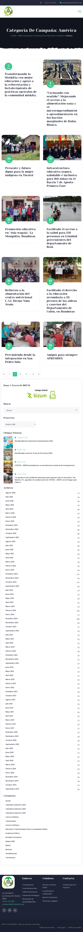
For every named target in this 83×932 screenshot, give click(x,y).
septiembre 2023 (12, 631)
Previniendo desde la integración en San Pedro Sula (20, 358)
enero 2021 (10, 728)
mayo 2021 (10, 712)
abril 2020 (9, 760)
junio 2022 (9, 667)
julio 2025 (9, 545)
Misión (8, 845)
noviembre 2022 (12, 659)
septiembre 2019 (12, 789)
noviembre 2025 (12, 529)
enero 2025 (10, 570)
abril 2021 (9, 716)
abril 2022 (9, 675)
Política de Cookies (74, 927)
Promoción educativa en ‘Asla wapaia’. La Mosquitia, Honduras (20, 232)
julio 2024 (9, 590)
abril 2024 (9, 602)
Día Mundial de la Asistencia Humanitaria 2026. (34, 441)
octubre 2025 (11, 533)
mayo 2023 (10, 639)
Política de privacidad (46, 927)
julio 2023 (9, 635)
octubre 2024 (11, 582)
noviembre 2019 (12, 781)
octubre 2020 (11, 740)
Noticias (9, 849)
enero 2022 (10, 687)
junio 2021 (9, 708)
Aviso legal (61, 927)
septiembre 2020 (12, 744)
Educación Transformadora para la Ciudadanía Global (26, 829)
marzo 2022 (10, 679)
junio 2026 (9, 501)
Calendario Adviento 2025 (16, 813)
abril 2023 (9, 643)
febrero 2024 (11, 610)
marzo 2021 (10, 720)
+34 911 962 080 (8, 901)
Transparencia (27, 885)
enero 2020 (10, 773)
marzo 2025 (10, 562)
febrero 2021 (11, 724)
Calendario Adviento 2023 (16, 805)
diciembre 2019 (12, 777)
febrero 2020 (11, 768)
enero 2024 (10, 614)
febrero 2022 (11, 683)
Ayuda (8, 801)
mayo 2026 (10, 505)
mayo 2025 (10, 553)
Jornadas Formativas (13, 837)
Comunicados (11, 821)
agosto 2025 (10, 541)
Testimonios (10, 857)
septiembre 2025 (12, 537)
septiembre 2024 (12, 586)
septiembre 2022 (12, 663)
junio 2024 (9, 594)
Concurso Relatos (12, 825)
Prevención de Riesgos (30, 895)
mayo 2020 (10, 756)
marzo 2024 (10, 606)
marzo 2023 (10, 647)
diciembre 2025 (12, 525)
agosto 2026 (10, 493)
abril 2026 (9, 509)
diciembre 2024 (12, 574)
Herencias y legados (50, 901)
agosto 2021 (10, 700)
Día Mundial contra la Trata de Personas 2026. (34, 453)
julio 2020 (9, 748)
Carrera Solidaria (12, 817)
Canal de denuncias (29, 888)
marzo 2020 (10, 764)
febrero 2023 (11, 651)
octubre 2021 (11, 695)
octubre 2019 (11, 785)
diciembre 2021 (12, 691)
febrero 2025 (11, 566)
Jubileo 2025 (10, 841)
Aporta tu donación (50, 897)
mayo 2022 (10, 671)
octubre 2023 (11, 626)
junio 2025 (9, 549)
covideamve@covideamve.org (71, 3)
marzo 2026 (10, 513)
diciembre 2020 (12, 732)
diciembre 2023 (12, 618)
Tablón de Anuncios (29, 892)
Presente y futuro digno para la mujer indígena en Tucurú (19, 171)
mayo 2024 (10, 598)
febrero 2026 (11, 517)
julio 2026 (9, 497)
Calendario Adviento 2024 (16, 809)
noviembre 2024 (12, 578)
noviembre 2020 (12, 736)
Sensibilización (11, 853)
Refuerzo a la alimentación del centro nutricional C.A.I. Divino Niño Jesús (18, 297)
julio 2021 (9, 704)
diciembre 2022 (12, 655)
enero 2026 (10, 521)
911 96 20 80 (51, 3)
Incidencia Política (13, 833)
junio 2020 (9, 752)
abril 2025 (9, 558)
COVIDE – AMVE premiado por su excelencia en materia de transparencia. (45, 465)
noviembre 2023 (12, 622)
